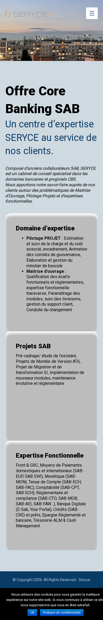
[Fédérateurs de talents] (28, 14)
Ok (32, 612)
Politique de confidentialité (62, 612)
